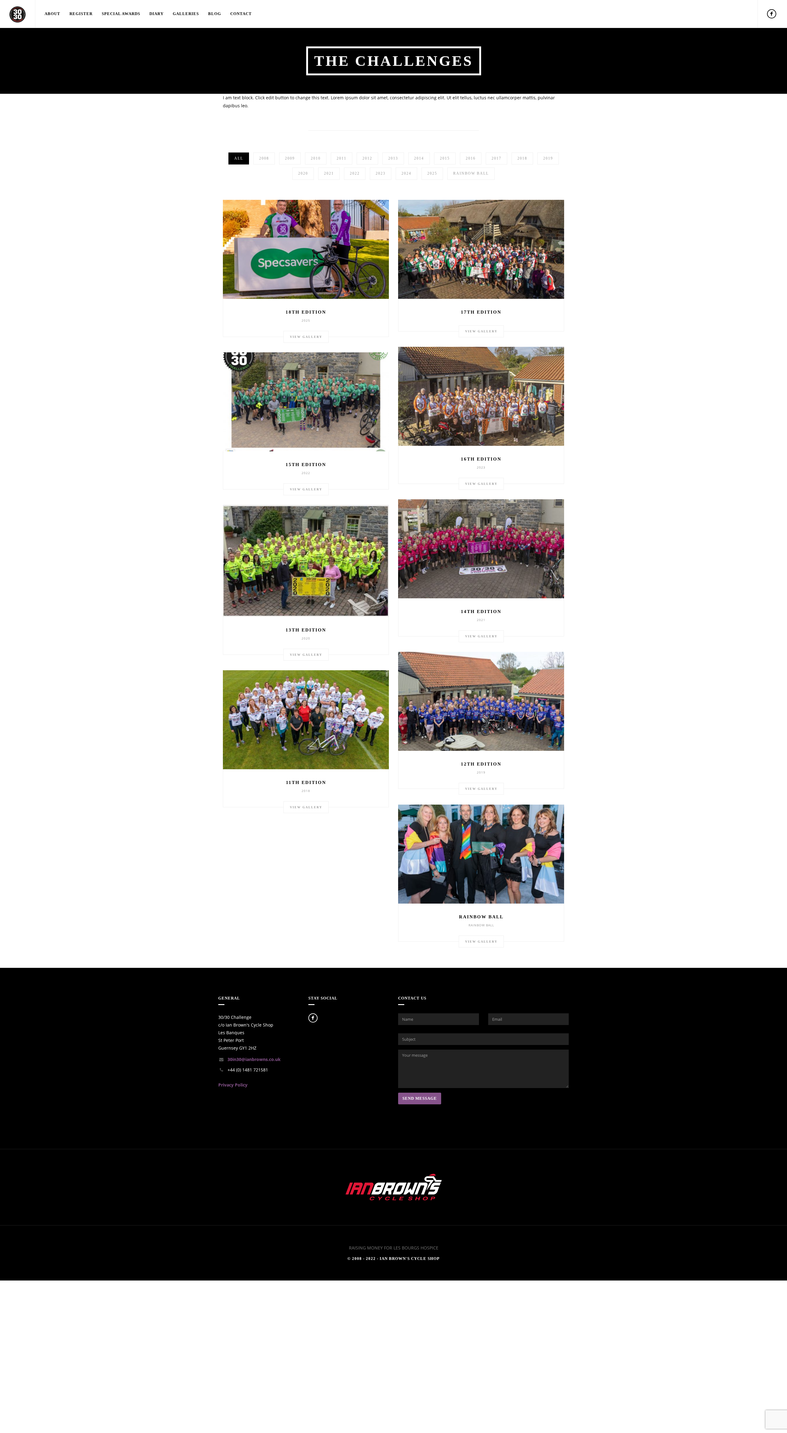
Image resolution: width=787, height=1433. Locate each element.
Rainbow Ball (471, 173)
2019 (548, 158)
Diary (156, 13)
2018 (522, 158)
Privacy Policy (232, 1085)
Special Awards (121, 13)
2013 (393, 158)
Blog (214, 13)
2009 (290, 158)
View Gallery (306, 336)
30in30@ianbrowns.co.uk (254, 1059)
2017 (496, 158)
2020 (303, 173)
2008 (264, 158)
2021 (329, 173)
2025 (432, 173)
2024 (406, 173)
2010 (316, 158)
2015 (445, 158)
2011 (341, 158)
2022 (355, 173)
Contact (241, 13)
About (52, 13)
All (238, 158)
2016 (471, 158)
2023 (381, 173)
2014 (419, 158)
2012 (367, 158)
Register (81, 13)
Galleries (186, 13)
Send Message (419, 1098)
